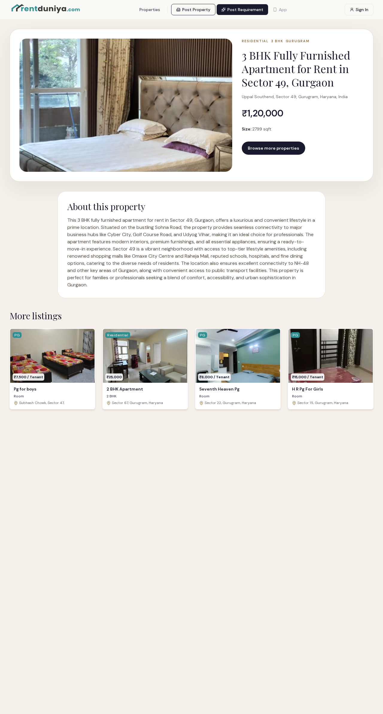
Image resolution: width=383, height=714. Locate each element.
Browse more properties (273, 148)
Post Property (196, 9)
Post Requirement (245, 9)
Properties (149, 9)
